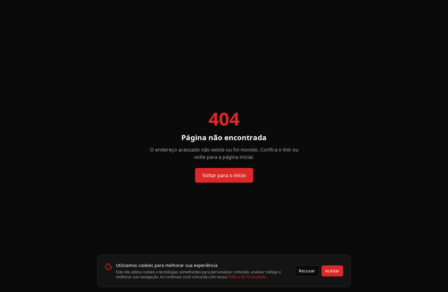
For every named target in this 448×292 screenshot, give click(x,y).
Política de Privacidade (247, 276)
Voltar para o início (224, 175)
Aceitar (332, 271)
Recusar (307, 271)
